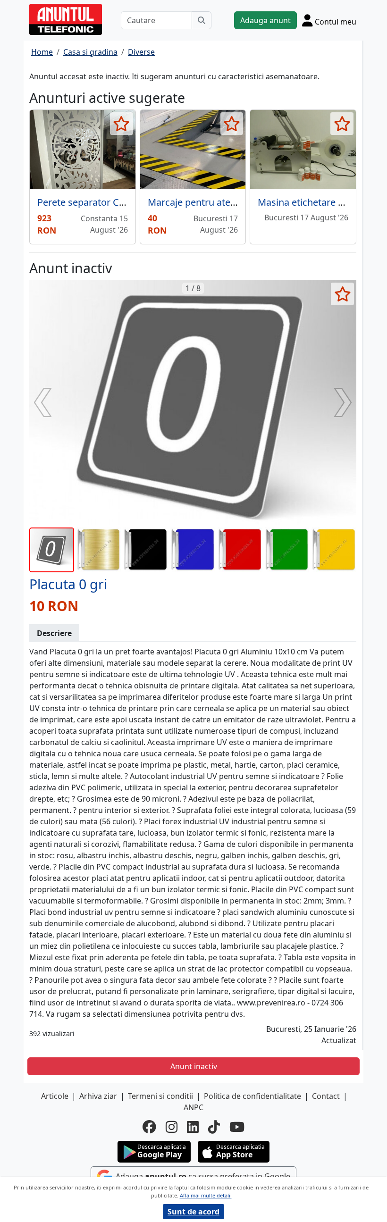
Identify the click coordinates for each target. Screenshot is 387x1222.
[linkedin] (193, 1127)
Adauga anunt (265, 20)
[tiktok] (214, 1127)
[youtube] (236, 1127)
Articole (54, 1096)
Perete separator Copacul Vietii (104, 202)
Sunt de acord (193, 1211)
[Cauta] (201, 20)
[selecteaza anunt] (121, 123)
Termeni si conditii (160, 1096)
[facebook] (149, 1127)
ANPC (193, 1107)
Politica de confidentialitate (252, 1096)
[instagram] (171, 1127)
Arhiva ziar (98, 1096)
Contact (326, 1096)
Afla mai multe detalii (206, 1195)
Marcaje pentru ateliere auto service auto (237, 202)
